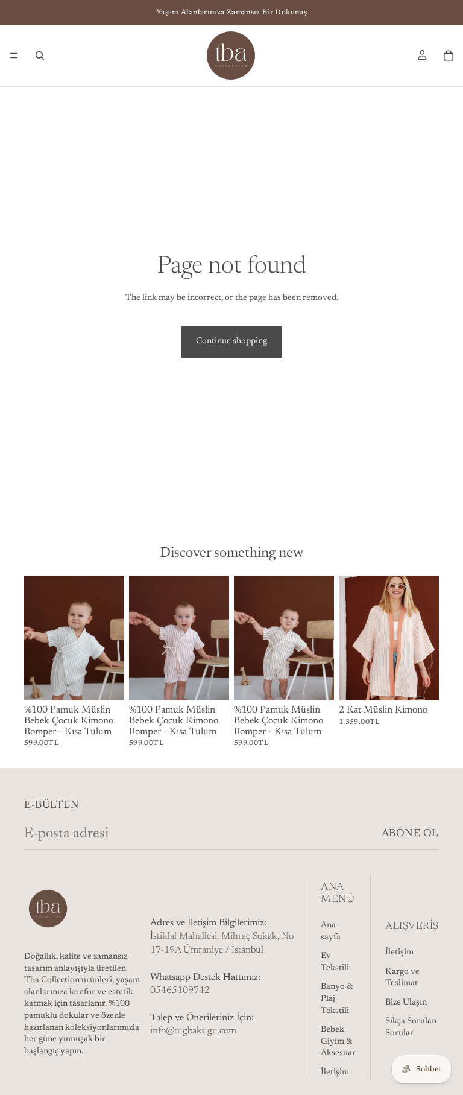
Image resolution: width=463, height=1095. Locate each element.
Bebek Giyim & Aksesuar (338, 1042)
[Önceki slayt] (37, 638)
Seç (115, 682)
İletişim (335, 1072)
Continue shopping (231, 341)
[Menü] (14, 55)
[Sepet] (448, 55)
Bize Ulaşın (406, 1002)
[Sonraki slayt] (111, 638)
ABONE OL (410, 833)
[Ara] (40, 55)
